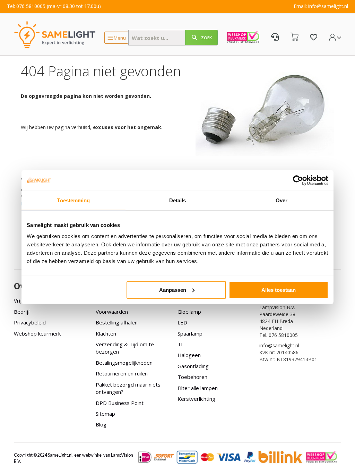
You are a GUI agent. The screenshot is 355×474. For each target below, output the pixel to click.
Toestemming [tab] (73, 200)
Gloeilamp (189, 311)
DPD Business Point (120, 402)
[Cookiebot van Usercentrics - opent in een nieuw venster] (298, 180)
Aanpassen (172, 290)
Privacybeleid (30, 322)
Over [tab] (281, 200)
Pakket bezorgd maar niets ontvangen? (128, 388)
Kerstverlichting (196, 398)
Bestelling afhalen (117, 322)
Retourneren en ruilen (122, 373)
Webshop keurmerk (37, 333)
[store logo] (55, 34)
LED (182, 322)
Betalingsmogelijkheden (124, 362)
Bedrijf (22, 311)
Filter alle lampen (198, 387)
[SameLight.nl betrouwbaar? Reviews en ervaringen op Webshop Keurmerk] (243, 38)
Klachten (106, 333)
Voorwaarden (112, 311)
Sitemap (105, 413)
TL (181, 344)
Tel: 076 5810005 (26, 6)
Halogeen (189, 355)
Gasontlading (193, 366)
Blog (101, 424)
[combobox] (173, 37)
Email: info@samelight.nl (321, 6)
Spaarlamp (190, 333)
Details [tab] (177, 200)
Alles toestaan (278, 290)
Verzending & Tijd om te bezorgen (125, 348)
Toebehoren (192, 376)
